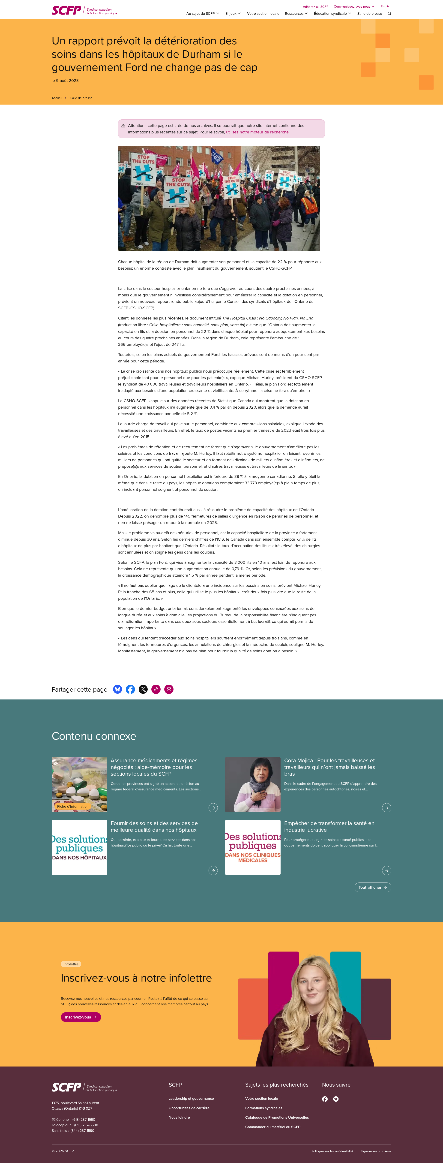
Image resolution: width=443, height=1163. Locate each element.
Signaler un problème (376, 1151)
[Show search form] (389, 13)
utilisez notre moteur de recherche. (258, 132)
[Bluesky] (335, 1098)
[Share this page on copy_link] (156, 690)
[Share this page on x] (143, 690)
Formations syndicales (263, 1108)
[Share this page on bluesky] (117, 690)
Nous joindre (179, 1117)
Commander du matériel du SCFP (272, 1127)
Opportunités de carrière (189, 1108)
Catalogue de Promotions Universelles (277, 1117)
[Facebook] (325, 1098)
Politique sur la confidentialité (332, 1151)
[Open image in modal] (221, 198)
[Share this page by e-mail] (169, 690)
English (386, 6)
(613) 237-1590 (83, 1119)
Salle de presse (369, 13)
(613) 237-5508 (86, 1124)
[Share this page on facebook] (130, 690)
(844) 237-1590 (82, 1130)
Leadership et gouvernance (191, 1098)
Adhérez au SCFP (315, 6)
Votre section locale (263, 13)
